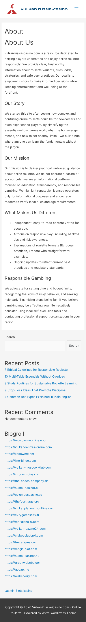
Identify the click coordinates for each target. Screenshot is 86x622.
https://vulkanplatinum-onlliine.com (29, 508)
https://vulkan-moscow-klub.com (28, 467)
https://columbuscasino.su (23, 494)
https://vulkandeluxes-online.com (28, 447)
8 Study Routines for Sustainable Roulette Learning (41, 383)
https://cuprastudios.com (22, 474)
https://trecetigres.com (21, 542)
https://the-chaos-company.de (27, 481)
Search (10, 337)
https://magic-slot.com (21, 549)
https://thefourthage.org (22, 501)
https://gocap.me (17, 569)
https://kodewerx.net (19, 454)
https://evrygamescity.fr (22, 515)
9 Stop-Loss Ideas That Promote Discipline (35, 390)
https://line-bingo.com (20, 460)
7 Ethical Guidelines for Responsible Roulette (36, 369)
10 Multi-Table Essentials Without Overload (35, 376)
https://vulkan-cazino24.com (25, 528)
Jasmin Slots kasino (18, 590)
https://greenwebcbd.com (23, 562)
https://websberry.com (21, 576)
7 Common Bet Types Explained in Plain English (38, 397)
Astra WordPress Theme (59, 613)
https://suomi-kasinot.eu (22, 556)
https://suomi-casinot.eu (22, 488)
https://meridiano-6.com (22, 522)
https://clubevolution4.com (24, 535)
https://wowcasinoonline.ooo (25, 440)
